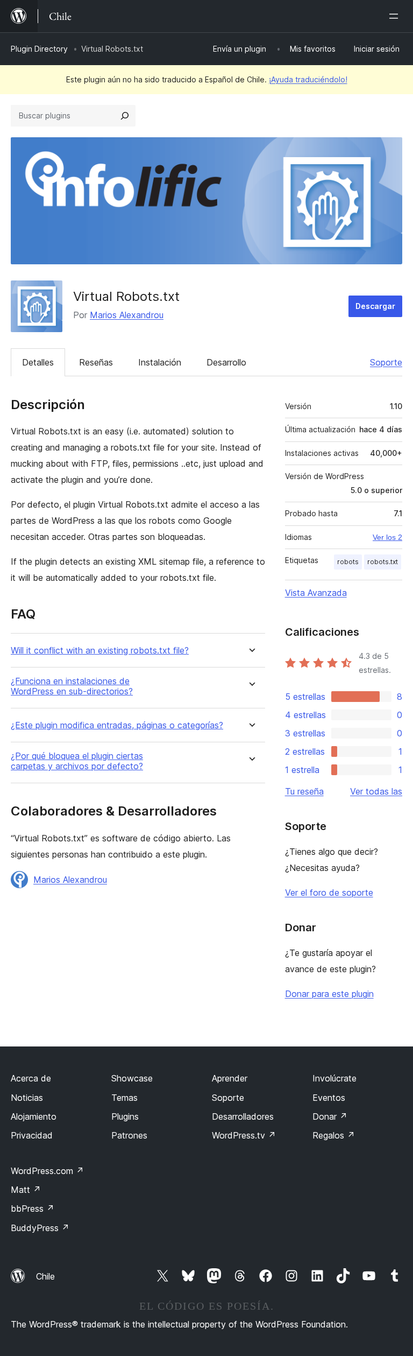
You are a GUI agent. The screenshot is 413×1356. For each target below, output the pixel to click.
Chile (45, 1276)
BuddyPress (40, 1227)
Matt (26, 1189)
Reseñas (96, 362)
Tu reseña (304, 791)
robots (348, 562)
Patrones (129, 1135)
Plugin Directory (39, 48)
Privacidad (32, 1135)
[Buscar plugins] (125, 116)
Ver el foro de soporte (329, 892)
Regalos (333, 1135)
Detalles (38, 362)
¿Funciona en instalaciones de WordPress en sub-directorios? (72, 686)
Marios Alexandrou (126, 315)
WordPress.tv (244, 1135)
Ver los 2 (387, 537)
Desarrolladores (243, 1116)
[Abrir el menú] (396, 16)
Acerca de (31, 1078)
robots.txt (382, 562)
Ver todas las (376, 791)
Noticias (27, 1097)
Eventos (328, 1097)
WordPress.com (47, 1170)
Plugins (125, 1116)
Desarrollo (226, 362)
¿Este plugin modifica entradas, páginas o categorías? (117, 725)
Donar (329, 1116)
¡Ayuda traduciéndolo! (308, 79)
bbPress (32, 1208)
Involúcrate (334, 1078)
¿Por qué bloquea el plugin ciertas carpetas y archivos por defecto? (77, 761)
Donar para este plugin (329, 993)
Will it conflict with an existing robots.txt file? (100, 650)
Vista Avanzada (316, 592)
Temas (124, 1097)
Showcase (132, 1078)
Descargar (375, 306)
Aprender (229, 1078)
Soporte (386, 362)
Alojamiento (33, 1116)
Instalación (159, 362)
